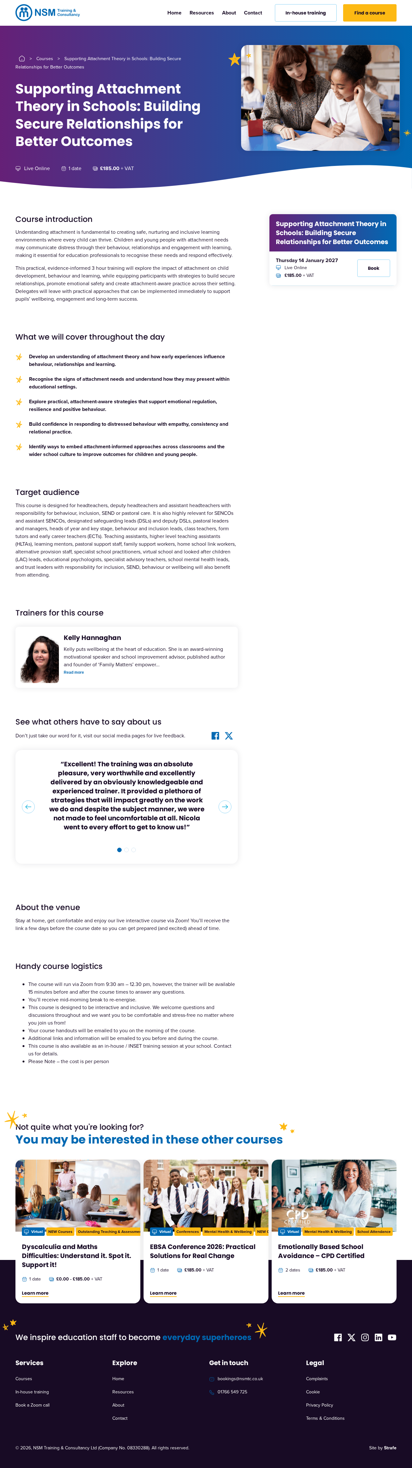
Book (373, 268)
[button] (119, 823)
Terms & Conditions (325, 1391)
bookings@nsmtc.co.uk (240, 1351)
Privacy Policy (319, 1378)
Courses (44, 58)
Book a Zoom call (32, 1378)
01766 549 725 (232, 1365)
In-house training (32, 1365)
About (229, 12)
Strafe (390, 1421)
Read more (74, 672)
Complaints (317, 1351)
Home (174, 12)
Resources (202, 12)
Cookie (313, 1365)
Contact (253, 12)
